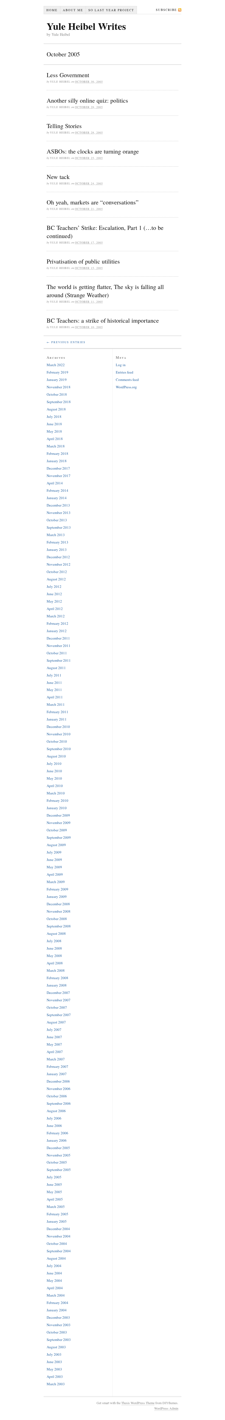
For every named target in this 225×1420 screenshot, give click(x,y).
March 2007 (56, 1059)
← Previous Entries (66, 342)
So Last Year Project (111, 10)
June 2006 (54, 1125)
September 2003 (59, 1339)
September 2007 (59, 1014)
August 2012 (56, 579)
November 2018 (59, 386)
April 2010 (55, 785)
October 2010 (57, 741)
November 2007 (59, 999)
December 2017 (58, 468)
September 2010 (59, 748)
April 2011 (55, 697)
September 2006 (59, 1103)
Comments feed (127, 379)
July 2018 (54, 416)
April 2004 (55, 1287)
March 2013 (56, 534)
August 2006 (56, 1110)
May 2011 (54, 689)
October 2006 (57, 1096)
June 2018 (54, 423)
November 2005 (59, 1155)
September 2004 (59, 1250)
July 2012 (54, 586)
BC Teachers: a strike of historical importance (103, 320)
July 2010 (54, 763)
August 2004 (56, 1258)
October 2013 (57, 519)
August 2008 (56, 933)
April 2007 (55, 1051)
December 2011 (58, 638)
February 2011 (57, 711)
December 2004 (58, 1228)
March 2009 (56, 881)
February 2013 (57, 542)
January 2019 (57, 379)
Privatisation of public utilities (83, 261)
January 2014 (57, 497)
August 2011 (56, 667)
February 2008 (57, 977)
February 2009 (57, 889)
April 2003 (55, 1376)
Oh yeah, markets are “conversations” (93, 202)
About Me (73, 10)
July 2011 (54, 675)
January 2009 (57, 896)
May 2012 (54, 601)
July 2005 (54, 1177)
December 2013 (58, 505)
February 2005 (57, 1213)
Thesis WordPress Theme (137, 1403)
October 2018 (57, 394)
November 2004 (59, 1236)
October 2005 (57, 1162)
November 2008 (59, 911)
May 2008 (54, 955)
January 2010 (57, 807)
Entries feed (124, 372)
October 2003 (57, 1332)
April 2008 (55, 963)
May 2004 (54, 1280)
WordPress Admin (166, 1408)
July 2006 (54, 1118)
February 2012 (57, 623)
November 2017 (59, 475)
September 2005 (59, 1169)
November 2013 (59, 512)
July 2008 (54, 940)
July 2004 (54, 1265)
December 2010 (58, 726)
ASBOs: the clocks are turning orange (93, 151)
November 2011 (59, 645)
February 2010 (57, 800)
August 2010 (56, 756)
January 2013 (57, 549)
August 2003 (56, 1346)
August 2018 (56, 409)
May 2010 (54, 778)
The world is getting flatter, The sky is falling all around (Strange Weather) (105, 291)
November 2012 (59, 564)
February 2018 (57, 453)
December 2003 (58, 1317)
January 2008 (57, 985)
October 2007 (57, 1007)
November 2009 (59, 822)
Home (52, 10)
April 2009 (55, 874)
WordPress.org (126, 386)
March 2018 (56, 446)
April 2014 (55, 483)
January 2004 (57, 1310)
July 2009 (54, 852)
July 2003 (54, 1354)
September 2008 (59, 926)
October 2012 (57, 571)
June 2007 (54, 1036)
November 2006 (59, 1088)
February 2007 (57, 1066)
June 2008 (54, 948)
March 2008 (56, 970)
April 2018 (55, 438)
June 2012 (54, 593)
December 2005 (58, 1147)
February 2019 (57, 372)
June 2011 (54, 682)
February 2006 (57, 1132)
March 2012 (56, 616)
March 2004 (56, 1295)
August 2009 (56, 844)
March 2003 (56, 1383)
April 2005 (55, 1199)
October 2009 (57, 830)
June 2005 (54, 1184)
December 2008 (58, 903)
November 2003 (59, 1324)
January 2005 (57, 1221)
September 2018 (59, 401)
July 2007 (54, 1029)
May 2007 (54, 1044)
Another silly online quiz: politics (87, 100)
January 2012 (57, 630)
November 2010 (59, 733)
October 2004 (57, 1243)
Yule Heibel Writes (86, 26)
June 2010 (54, 770)
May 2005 (54, 1191)
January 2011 (57, 719)
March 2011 (56, 704)
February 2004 (57, 1302)
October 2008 (57, 918)
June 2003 (54, 1361)
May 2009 (54, 866)
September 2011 (59, 660)
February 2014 (57, 490)
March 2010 (56, 793)
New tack (58, 177)
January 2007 (57, 1073)
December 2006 (58, 1081)
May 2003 (54, 1369)
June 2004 (54, 1273)
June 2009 (54, 859)
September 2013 (59, 527)
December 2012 (58, 556)
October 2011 (57, 652)
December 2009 (58, 815)
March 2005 (56, 1206)
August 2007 (56, 1022)
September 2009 (59, 837)
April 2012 (55, 608)
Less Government (68, 75)
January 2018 (57, 460)
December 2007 (58, 992)
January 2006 (57, 1140)
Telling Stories (64, 126)
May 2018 (54, 431)
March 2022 (56, 364)
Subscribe (166, 10)
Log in (121, 364)
